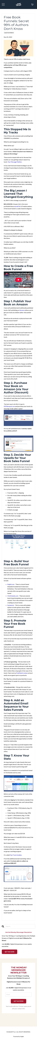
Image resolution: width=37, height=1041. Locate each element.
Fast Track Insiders (16, 855)
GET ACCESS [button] (18, 1001)
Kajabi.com (10, 584)
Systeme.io (10, 605)
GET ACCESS (9, 952)
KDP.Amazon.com (9, 406)
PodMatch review (21, 673)
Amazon (22, 310)
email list (17, 206)
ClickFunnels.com (12, 596)
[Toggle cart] (32, 4)
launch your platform (9, 32)
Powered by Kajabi (18, 1036)
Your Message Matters (15, 162)
